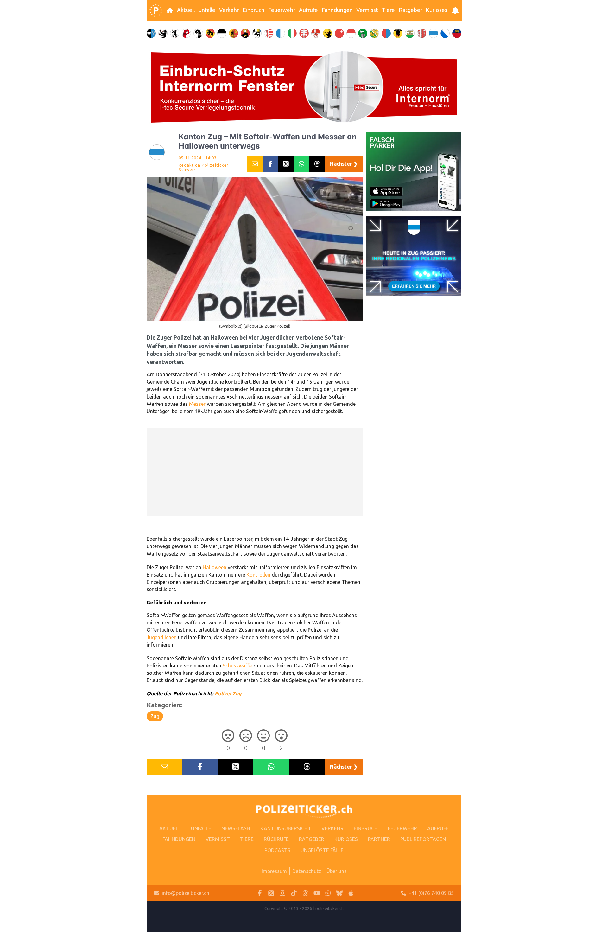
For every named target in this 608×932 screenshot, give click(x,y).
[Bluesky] (339, 893)
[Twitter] (271, 893)
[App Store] (351, 893)
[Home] (155, 10)
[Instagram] (282, 893)
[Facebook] (259, 893)
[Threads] (305, 893)
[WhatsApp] (328, 893)
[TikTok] (294, 893)
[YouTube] (317, 893)
